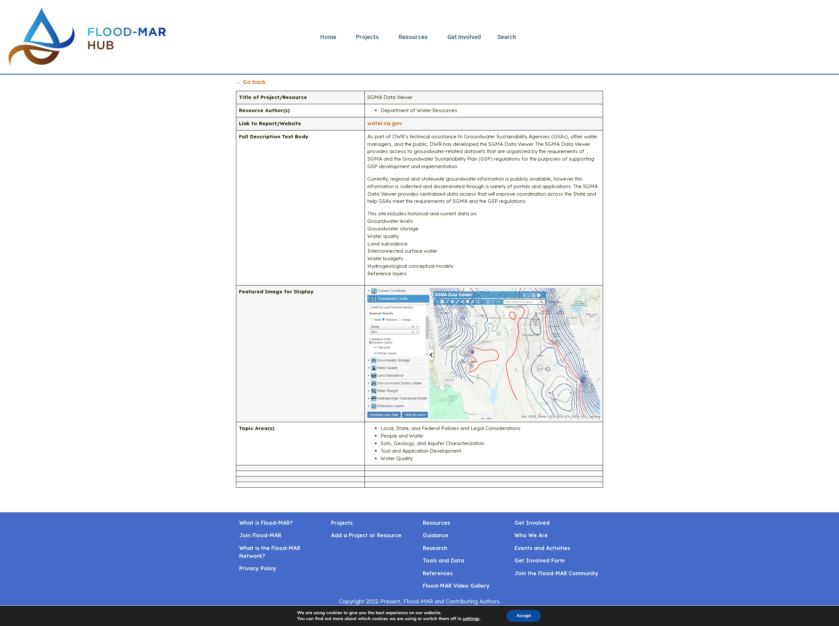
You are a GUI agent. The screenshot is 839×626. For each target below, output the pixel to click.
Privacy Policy (257, 568)
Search (506, 36)
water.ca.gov (384, 123)
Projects (367, 36)
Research (435, 548)
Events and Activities (542, 548)
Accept (524, 616)
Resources (413, 36)
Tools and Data (443, 560)
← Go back (250, 82)
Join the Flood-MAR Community (556, 573)
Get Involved (464, 36)
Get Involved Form (540, 560)
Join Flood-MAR (260, 535)
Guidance (435, 535)
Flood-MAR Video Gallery (456, 585)
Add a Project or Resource (366, 535)
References (438, 573)
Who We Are (531, 535)
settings (471, 619)
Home (328, 36)
